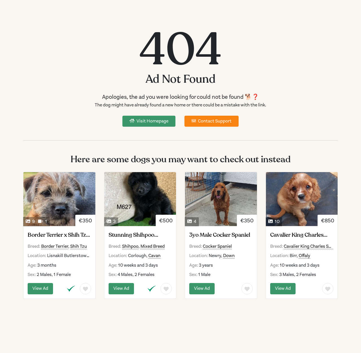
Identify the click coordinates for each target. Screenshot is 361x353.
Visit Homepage (152, 121)
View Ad (40, 288)
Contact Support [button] (214, 121)
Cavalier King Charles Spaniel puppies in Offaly (301, 235)
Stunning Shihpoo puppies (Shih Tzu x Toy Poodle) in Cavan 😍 (138, 235)
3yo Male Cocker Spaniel (219, 235)
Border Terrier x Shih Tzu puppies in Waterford (58, 235)
